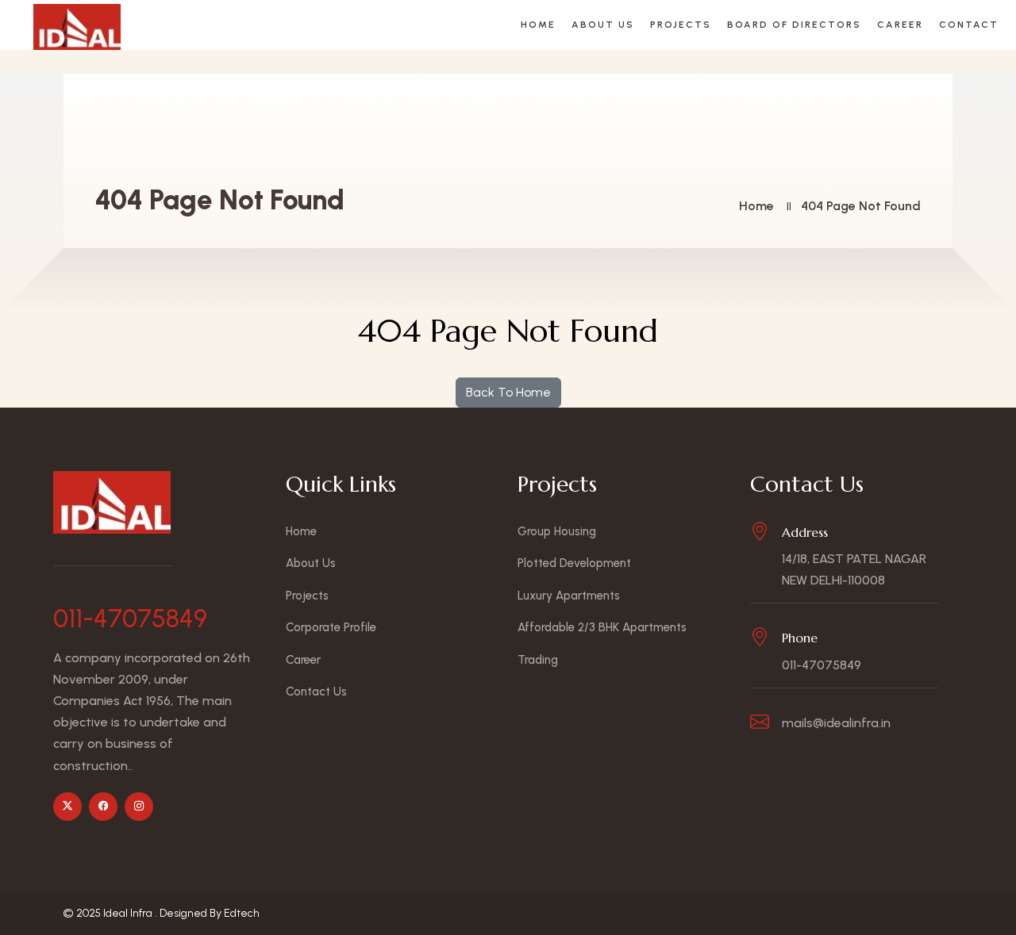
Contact (969, 24)
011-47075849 (130, 618)
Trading (538, 660)
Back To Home (508, 392)
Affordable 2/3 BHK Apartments (602, 627)
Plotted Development (574, 563)
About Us (603, 24)
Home (538, 24)
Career (900, 24)
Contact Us (316, 691)
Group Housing (557, 531)
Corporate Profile (331, 627)
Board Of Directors (794, 24)
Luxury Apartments (569, 595)
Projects (680, 24)
